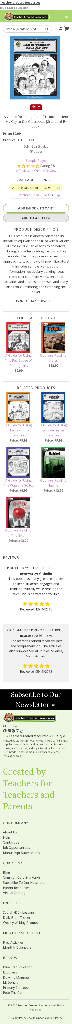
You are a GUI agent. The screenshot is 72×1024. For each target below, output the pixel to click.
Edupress (10, 972)
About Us (10, 832)
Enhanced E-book (29, 195)
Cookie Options (36, 1018)
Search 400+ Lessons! (19, 912)
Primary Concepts (16, 987)
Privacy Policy (18, 1018)
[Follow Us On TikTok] (21, 730)
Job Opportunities (16, 847)
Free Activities (13, 942)
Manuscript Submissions (21, 853)
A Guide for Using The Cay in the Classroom (18, 430)
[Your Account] (60, 28)
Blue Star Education (14, 8)
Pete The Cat (12, 992)
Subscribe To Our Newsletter (25, 882)
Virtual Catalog (14, 893)
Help (6, 837)
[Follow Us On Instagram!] (18, 730)
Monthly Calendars (17, 947)
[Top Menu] (65, 16)
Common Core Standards (22, 877)
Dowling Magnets (16, 977)
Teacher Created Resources (20, 2)
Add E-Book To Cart (36, 208)
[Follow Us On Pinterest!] (14, 730)
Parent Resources (16, 888)
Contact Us (11, 842)
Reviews (23, 170)
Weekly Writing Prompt (20, 922)
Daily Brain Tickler (16, 917)
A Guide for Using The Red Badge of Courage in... (18, 360)
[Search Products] (45, 29)
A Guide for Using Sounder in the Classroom (53, 430)
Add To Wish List (36, 217)
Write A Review (45, 170)
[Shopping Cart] (66, 28)
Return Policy (54, 1018)
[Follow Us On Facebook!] (5, 730)
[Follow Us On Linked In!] (10, 730)
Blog (6, 872)
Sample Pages (36, 160)
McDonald (10, 982)
